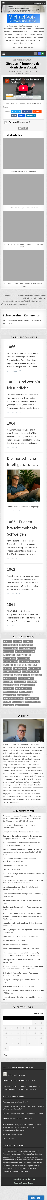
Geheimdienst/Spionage (25, 665)
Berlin (28, 641)
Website (24, 128)
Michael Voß (15, 71)
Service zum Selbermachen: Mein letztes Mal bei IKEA (23, 990)
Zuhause (6, 869)
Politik (29, 60)
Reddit (38, 111)
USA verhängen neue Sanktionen (23, 171)
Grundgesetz (29, 47)
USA (6, 702)
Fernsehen (23, 658)
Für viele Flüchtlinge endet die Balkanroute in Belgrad (23, 873)
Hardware (20, 668)
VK (15, 115)
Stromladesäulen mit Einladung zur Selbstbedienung (23, 893)
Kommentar (9, 678)
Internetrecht (30, 672)
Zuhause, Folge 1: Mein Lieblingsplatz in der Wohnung (23, 929)
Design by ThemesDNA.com (23, 1183)
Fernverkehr (10, 662)
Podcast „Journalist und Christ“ (15, 1102)
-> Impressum (8, 1138)
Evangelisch (23, 655)
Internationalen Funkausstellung (15, 779)
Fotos (7, 665)
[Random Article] (39, 53)
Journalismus (21, 675)
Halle (7, 668)
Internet (34, 668)
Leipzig (8, 682)
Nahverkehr (27, 685)
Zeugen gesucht (9, 865)
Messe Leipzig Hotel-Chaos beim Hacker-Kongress (22, 923)
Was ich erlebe (33, 702)
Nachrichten (10, 685)
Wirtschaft (22, 705)
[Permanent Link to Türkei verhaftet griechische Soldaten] (23, 189)
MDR (9, 1075)
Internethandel (11, 672)
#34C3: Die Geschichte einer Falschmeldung (20, 997)
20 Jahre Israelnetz (10, 944)
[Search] (35, 53)
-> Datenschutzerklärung (12, 1134)
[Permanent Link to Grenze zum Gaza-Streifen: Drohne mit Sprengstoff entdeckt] (23, 226)
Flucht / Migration (29, 662)
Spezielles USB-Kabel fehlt (13, 986)
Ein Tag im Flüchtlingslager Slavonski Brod (19, 979)
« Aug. (5, 1055)
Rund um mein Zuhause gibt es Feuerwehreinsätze (22, 907)
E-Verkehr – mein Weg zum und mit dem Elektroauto (23, 1113)
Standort (23, 695)
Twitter (17, 111)
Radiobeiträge (23, 688)
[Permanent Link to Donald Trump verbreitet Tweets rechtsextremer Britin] (23, 265)
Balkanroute (35, 782)
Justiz (36, 675)
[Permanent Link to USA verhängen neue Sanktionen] (23, 153)
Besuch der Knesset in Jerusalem (16, 949)
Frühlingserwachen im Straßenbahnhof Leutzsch (21, 959)
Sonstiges (9, 695)
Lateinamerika (26, 678)
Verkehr (17, 702)
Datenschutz (10, 648)
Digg (22, 115)
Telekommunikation (13, 698)
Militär (32, 682)
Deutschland (27, 648)
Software (25, 692)
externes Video (20, 60)
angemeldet (15, 320)
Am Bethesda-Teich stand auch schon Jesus (20, 900)
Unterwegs (31, 698)
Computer (26, 645)
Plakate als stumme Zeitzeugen (15, 936)
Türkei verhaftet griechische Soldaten (23, 208)
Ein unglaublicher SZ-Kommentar (15, 832)
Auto (7, 641)
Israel (7, 675)
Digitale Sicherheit (25, 652)
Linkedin (32, 115)
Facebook (27, 111)
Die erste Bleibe (9, 940)
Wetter (8, 705)
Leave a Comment (23, 73)
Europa (8, 655)
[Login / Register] (42, 53)
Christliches (10, 645)
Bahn (17, 641)
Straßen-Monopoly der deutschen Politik (23, 65)
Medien (20, 682)
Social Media (10, 692)
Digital (8, 652)
